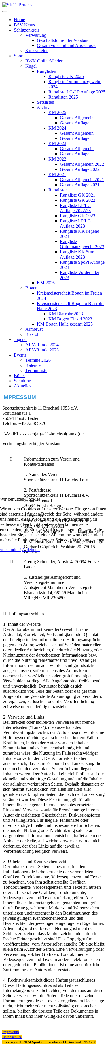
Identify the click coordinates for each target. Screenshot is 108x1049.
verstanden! (10, 549)
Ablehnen (31, 549)
